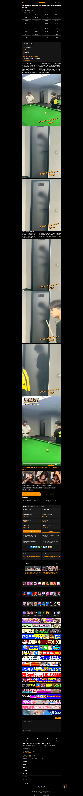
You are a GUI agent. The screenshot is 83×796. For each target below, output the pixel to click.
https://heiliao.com (27, 49)
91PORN (46, 31)
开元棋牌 (46, 17)
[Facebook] (34, 547)
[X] (41, 547)
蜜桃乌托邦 (56, 26)
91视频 (36, 39)
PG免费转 (36, 23)
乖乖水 (56, 14)
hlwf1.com (25, 45)
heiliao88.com (26, 54)
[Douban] (44, 547)
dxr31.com (44, 516)
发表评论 (58, 717)
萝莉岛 (36, 34)
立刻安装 (25, 521)
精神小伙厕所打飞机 (27, 487)
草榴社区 (26, 37)
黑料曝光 (24, 489)
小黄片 (46, 37)
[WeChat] (39, 547)
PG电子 (26, 20)
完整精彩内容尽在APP (31, 494)
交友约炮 (26, 14)
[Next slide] (59, 569)
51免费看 (36, 28)
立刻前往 (44, 521)
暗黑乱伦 (46, 28)
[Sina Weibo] (49, 547)
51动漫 (46, 39)
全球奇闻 (24, 12)
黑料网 (53, 487)
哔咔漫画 (56, 37)
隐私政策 (39, 795)
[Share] (31, 547)
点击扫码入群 (45, 527)
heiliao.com (44, 510)
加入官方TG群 (32, 531)
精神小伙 (49, 485)
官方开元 (56, 17)
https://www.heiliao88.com (28, 754)
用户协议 (35, 795)
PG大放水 (56, 23)
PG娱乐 (46, 20)
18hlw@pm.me (26, 60)
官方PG (36, 17)
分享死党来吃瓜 (51, 494)
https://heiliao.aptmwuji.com (29, 756)
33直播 (26, 26)
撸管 (24, 485)
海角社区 (26, 31)
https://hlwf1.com (26, 749)
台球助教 (43, 485)
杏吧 (26, 39)
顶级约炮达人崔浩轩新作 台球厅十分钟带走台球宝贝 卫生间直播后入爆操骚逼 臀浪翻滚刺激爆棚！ (41, 468)
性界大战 (36, 26)
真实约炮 (36, 14)
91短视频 (36, 31)
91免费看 (26, 28)
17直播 (36, 20)
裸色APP (56, 39)
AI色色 (36, 37)
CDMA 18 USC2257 (45, 795)
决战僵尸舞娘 (46, 26)
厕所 (28, 485)
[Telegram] (36, 547)
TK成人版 (56, 31)
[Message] (51, 547)
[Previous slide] (23, 569)
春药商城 (46, 14)
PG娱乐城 (26, 17)
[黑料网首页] (41, 3)
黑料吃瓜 (30, 489)
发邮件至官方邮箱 (51, 531)
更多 (56, 563)
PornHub (26, 34)
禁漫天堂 (46, 34)
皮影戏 (38, 485)
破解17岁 (56, 28)
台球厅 (33, 485)
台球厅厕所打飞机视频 (37, 487)
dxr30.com (25, 516)
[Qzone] (46, 547)
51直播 (46, 23)
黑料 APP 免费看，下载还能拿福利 (30, 56)
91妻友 (56, 34)
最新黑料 (28, 12)
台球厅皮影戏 (47, 487)
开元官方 (56, 20)
